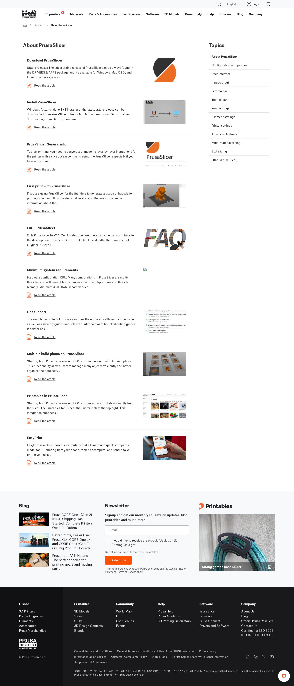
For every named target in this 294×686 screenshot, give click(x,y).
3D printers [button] (54, 13)
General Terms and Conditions (93, 651)
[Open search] (219, 4)
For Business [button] (131, 14)
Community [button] (193, 14)
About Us (247, 611)
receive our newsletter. (145, 552)
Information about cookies (90, 656)
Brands (79, 630)
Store (78, 616)
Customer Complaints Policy (129, 656)
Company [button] (255, 14)
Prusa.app (206, 616)
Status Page (159, 656)
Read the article (45, 85)
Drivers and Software (214, 625)
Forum (120, 616)
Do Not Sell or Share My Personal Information (200, 656)
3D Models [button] (171, 14)
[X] (264, 657)
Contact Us (249, 625)
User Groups (125, 621)
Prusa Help (165, 611)
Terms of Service (126, 571)
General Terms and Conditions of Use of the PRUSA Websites (155, 651)
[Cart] (268, 4)
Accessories (27, 625)
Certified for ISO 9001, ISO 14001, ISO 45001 (257, 632)
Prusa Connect (209, 621)
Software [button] (152, 14)
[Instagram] (256, 657)
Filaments (26, 621)
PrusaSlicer (207, 611)
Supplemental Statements (90, 662)
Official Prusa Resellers (257, 621)
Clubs (78, 621)
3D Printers (27, 611)
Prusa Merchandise (32, 630)
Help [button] (210, 14)
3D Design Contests (88, 625)
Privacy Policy (207, 651)
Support (38, 25)
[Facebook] (248, 657)
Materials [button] (76, 14)
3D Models (82, 611)
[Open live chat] (284, 676)
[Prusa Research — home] (29, 14)
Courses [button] (225, 14)
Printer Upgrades (31, 616)
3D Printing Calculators (174, 621)
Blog (244, 616)
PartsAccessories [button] (103, 14)
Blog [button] (240, 14)
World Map (124, 611)
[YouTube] (272, 657)
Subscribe (118, 560)
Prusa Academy (169, 616)
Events (121, 625)
